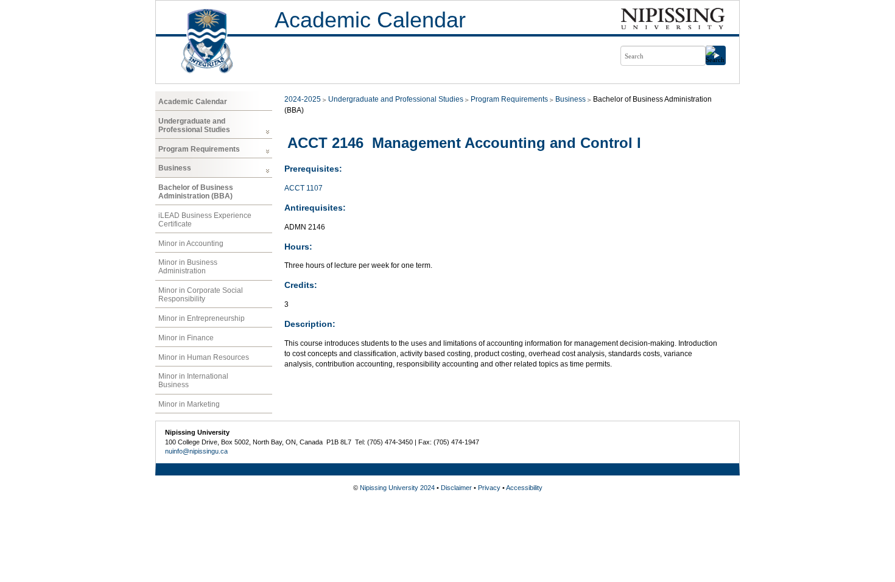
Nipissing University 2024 (397, 487)
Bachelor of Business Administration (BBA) (195, 191)
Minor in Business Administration (187, 266)
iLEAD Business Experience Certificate (204, 219)
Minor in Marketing (189, 404)
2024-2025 (302, 99)
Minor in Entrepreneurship (201, 318)
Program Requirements (199, 149)
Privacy (489, 487)
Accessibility (524, 487)
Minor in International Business (193, 380)
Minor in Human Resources (203, 357)
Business (174, 168)
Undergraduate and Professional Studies (194, 125)
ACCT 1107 (303, 188)
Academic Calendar (370, 19)
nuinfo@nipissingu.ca (196, 451)
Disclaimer (456, 487)
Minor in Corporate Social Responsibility (200, 294)
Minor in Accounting (190, 243)
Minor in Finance (186, 338)
